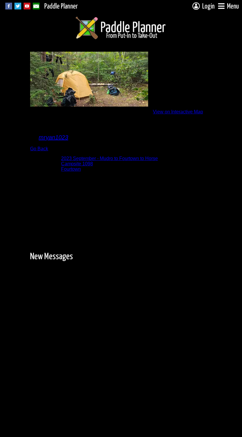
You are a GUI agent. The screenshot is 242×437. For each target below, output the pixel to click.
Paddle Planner (61, 6)
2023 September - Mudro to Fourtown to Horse (109, 158)
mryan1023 (53, 137)
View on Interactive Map (178, 111)
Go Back (39, 148)
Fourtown (71, 169)
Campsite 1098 (77, 163)
